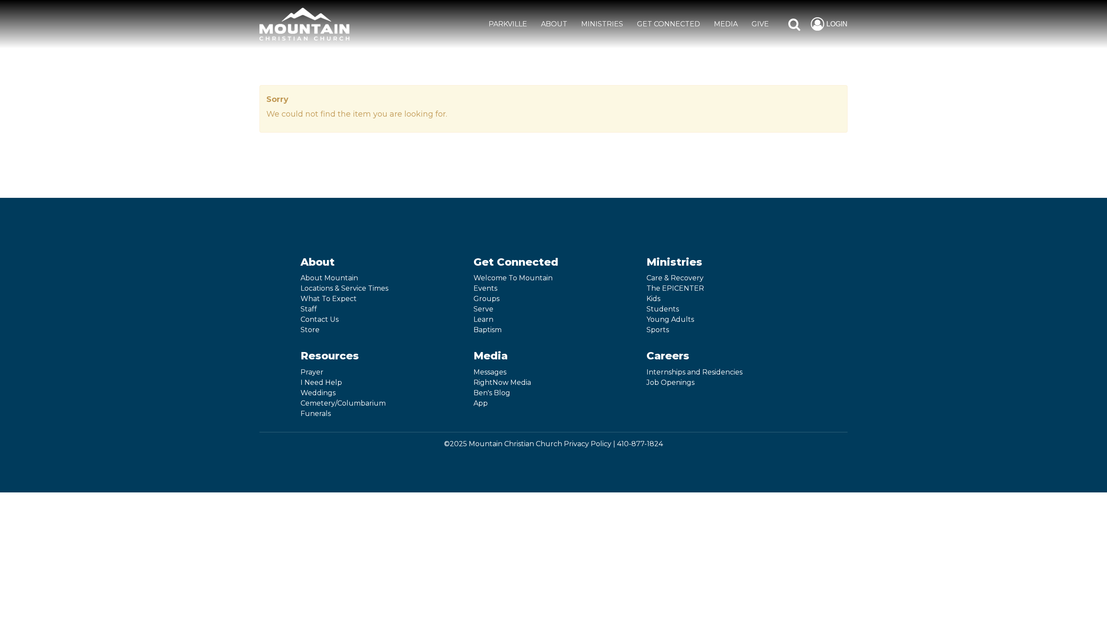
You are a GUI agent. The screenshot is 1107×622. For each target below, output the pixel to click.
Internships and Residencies (694, 372)
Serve (483, 309)
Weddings (318, 393)
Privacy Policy (587, 444)
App (481, 403)
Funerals (316, 413)
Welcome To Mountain (513, 278)
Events (485, 288)
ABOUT (554, 24)
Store (310, 330)
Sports (657, 330)
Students (662, 309)
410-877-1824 (640, 444)
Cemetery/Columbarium (343, 403)
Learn (483, 319)
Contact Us (320, 319)
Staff (309, 309)
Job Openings (670, 382)
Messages (490, 372)
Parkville (508, 24)
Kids (653, 299)
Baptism (488, 330)
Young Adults (670, 319)
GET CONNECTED (668, 24)
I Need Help (321, 382)
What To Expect (329, 299)
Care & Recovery (675, 278)
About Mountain (329, 278)
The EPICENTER (675, 288)
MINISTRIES (602, 24)
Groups (486, 299)
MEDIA (726, 24)
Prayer (312, 372)
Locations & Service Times (344, 288)
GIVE (760, 24)
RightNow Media (502, 382)
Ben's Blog (492, 393)
